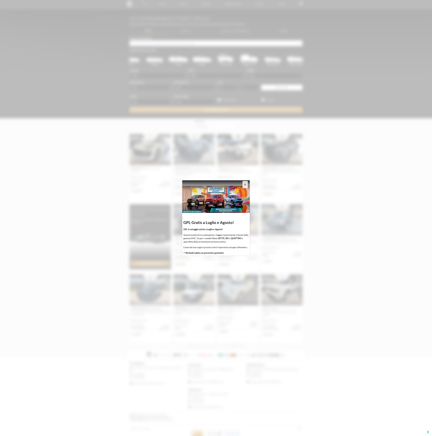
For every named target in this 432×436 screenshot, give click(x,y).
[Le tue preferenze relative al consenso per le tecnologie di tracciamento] (428, 432)
